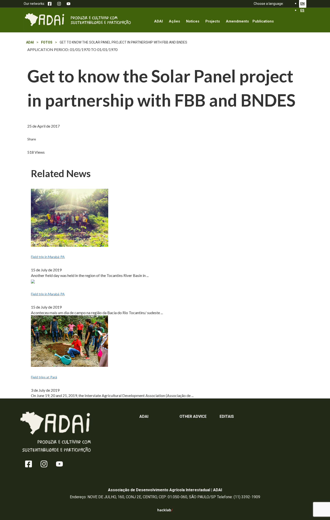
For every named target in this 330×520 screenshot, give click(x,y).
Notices (192, 21)
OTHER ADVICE (193, 416)
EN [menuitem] (302, 4)
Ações (174, 21)
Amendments (237, 21)
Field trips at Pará (44, 377)
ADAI (158, 21)
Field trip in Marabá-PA (48, 257)
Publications (263, 21)
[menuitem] (302, 10)
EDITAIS (227, 416)
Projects (212, 21)
